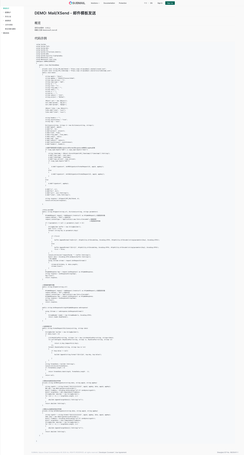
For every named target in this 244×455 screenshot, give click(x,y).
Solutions (94, 3)
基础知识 (6, 8)
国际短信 (6, 33)
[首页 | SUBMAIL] (77, 3)
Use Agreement (120, 452)
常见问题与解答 (10, 29)
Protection (123, 3)
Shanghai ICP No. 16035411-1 (227, 452)
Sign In (160, 3)
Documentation (109, 3)
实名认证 (8, 16)
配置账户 (8, 12)
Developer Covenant (106, 452)
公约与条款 (9, 25)
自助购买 (8, 21)
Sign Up (170, 3)
